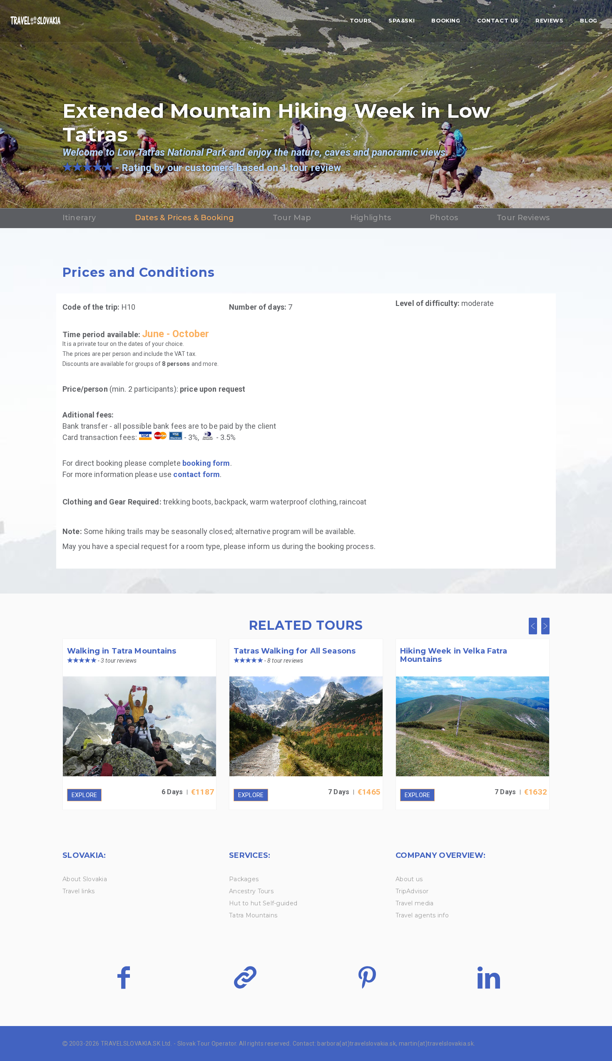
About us (409, 879)
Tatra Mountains (253, 915)
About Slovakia (84, 879)
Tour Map (292, 217)
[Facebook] (123, 977)
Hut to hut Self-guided (263, 903)
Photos (444, 217)
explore (84, 795)
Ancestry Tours (251, 891)
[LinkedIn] (488, 977)
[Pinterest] (367, 977)
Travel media (414, 903)
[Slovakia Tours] (35, 21)
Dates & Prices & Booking (184, 217)
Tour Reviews (523, 217)
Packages (244, 879)
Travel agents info (422, 915)
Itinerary (79, 217)
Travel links (78, 891)
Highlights (370, 217)
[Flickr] (245, 977)
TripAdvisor (412, 891)
